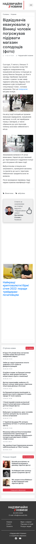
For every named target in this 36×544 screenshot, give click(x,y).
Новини (13, 14)
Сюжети (9, 526)
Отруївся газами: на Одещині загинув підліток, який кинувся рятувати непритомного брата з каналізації (17, 374)
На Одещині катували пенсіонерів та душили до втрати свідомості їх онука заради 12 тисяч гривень (17, 394)
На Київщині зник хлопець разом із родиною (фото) (21, 471)
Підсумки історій (27, 524)
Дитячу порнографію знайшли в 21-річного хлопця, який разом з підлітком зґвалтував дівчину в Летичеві (17, 384)
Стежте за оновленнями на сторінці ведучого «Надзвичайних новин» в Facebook (20, 211)
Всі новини (29, 348)
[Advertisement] (18, 243)
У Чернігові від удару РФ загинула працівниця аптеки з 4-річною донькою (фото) (17, 423)
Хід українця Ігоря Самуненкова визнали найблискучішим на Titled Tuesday (18, 446)
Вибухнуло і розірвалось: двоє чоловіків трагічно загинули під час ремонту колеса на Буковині (18, 413)
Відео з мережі (26, 522)
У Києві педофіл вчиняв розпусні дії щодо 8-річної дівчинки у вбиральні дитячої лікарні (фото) (16, 404)
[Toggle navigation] (31, 5)
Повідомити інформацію (18, 490)
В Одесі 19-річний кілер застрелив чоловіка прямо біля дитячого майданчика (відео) (16, 354)
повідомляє (23, 89)
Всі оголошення (28, 457)
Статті (8, 524)
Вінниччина (9, 193)
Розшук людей (26, 526)
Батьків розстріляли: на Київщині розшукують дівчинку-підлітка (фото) (21, 463)
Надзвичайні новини (25, 55)
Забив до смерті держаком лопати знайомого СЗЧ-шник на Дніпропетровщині (16, 364)
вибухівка (21, 193)
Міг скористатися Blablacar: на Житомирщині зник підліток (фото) (22, 481)
